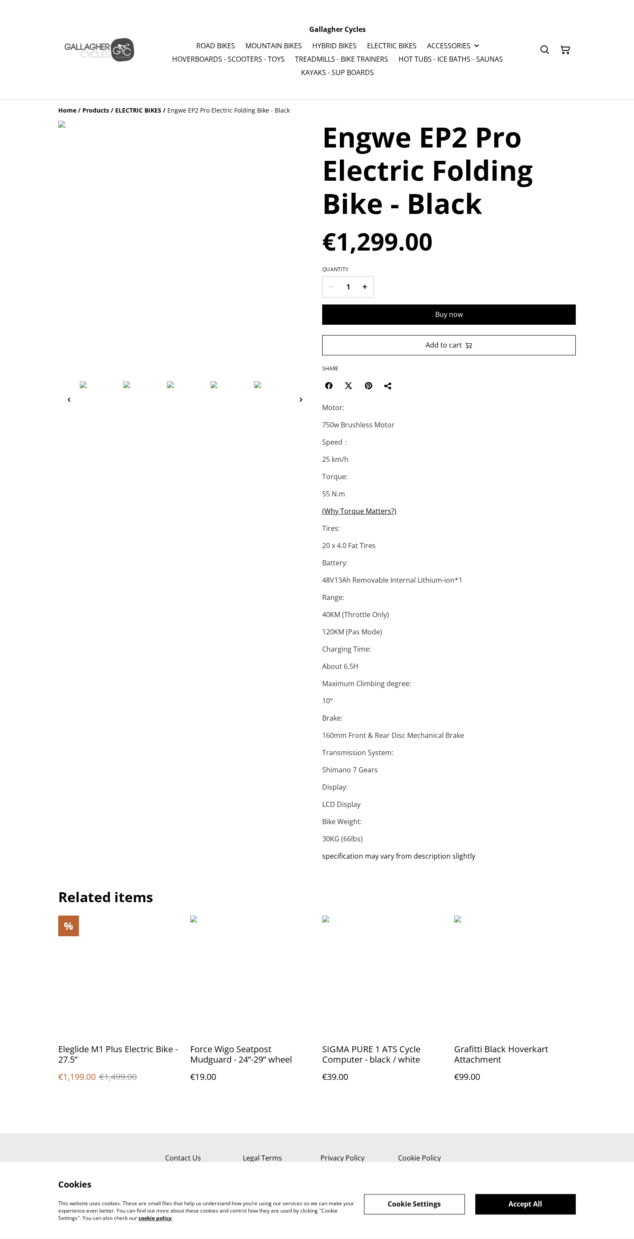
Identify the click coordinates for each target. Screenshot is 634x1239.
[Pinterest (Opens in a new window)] (368, 385)
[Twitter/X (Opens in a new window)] (348, 385)
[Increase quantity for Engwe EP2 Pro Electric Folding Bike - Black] (365, 287)
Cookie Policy (419, 1158)
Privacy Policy (342, 1158)
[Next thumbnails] (301, 399)
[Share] (388, 385)
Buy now (449, 314)
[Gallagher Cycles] (99, 50)
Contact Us (183, 1158)
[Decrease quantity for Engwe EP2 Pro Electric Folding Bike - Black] (331, 287)
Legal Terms (262, 1158)
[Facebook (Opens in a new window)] (328, 385)
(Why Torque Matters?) (359, 511)
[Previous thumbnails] (69, 399)
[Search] (544, 50)
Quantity (335, 270)
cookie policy (155, 1217)
